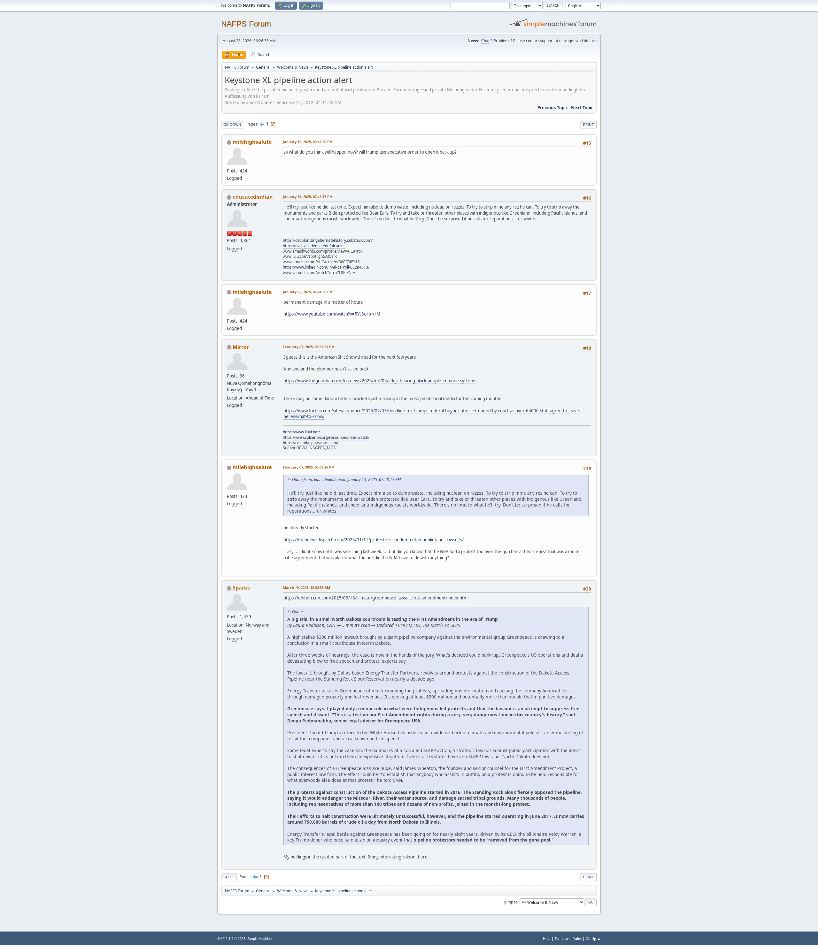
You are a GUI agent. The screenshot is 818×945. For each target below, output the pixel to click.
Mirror (241, 346)
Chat (485, 40)
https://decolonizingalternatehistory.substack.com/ (328, 240)
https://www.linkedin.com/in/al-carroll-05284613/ (326, 267)
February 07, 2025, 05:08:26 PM (309, 467)
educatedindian (253, 196)
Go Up (229, 876)
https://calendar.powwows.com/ (310, 443)
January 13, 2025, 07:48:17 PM (308, 196)
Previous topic (552, 108)
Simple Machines (260, 939)
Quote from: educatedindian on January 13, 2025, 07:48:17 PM (346, 479)
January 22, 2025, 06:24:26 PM (308, 291)
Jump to (511, 901)
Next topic (582, 108)
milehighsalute (252, 141)
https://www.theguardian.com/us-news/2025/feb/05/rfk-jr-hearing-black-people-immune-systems (379, 381)
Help (547, 938)
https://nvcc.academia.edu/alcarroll (314, 245)
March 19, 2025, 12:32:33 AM (306, 587)
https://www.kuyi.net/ (301, 432)
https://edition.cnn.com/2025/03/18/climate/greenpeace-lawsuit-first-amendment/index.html (375, 598)
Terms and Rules (568, 938)
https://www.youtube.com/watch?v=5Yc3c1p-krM (331, 314)
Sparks (241, 587)
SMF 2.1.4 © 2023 (231, 939)
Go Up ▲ (593, 938)
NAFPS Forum (246, 23)
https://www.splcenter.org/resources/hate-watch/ (326, 437)
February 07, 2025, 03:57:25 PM (309, 346)
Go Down (232, 124)
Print (588, 124)
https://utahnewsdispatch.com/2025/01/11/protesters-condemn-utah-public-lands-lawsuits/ (373, 540)
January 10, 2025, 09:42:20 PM (308, 141)
